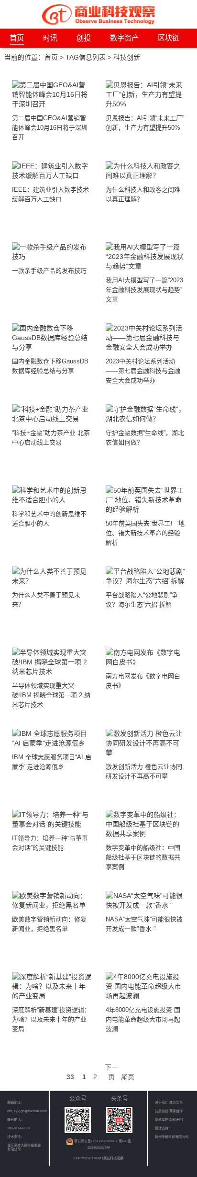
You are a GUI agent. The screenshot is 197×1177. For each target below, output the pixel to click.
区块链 (168, 38)
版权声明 (176, 1119)
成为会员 (176, 1102)
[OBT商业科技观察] (98, 14)
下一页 (111, 1072)
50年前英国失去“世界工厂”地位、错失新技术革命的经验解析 (145, 533)
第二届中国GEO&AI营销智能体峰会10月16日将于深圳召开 (50, 127)
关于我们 (161, 1102)
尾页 (127, 1077)
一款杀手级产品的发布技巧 (49, 270)
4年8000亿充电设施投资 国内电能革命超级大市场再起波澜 (143, 1019)
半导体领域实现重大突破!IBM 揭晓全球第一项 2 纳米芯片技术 (51, 695)
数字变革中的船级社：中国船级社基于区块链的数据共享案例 (143, 857)
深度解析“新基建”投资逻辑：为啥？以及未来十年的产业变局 (51, 1019)
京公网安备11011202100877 (96, 1141)
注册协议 (162, 1111)
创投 (84, 38)
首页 (17, 38)
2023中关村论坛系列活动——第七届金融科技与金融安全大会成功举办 (143, 371)
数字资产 (124, 38)
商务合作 (176, 1111)
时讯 (50, 38)
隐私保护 (162, 1119)
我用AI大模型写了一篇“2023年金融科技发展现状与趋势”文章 (144, 290)
